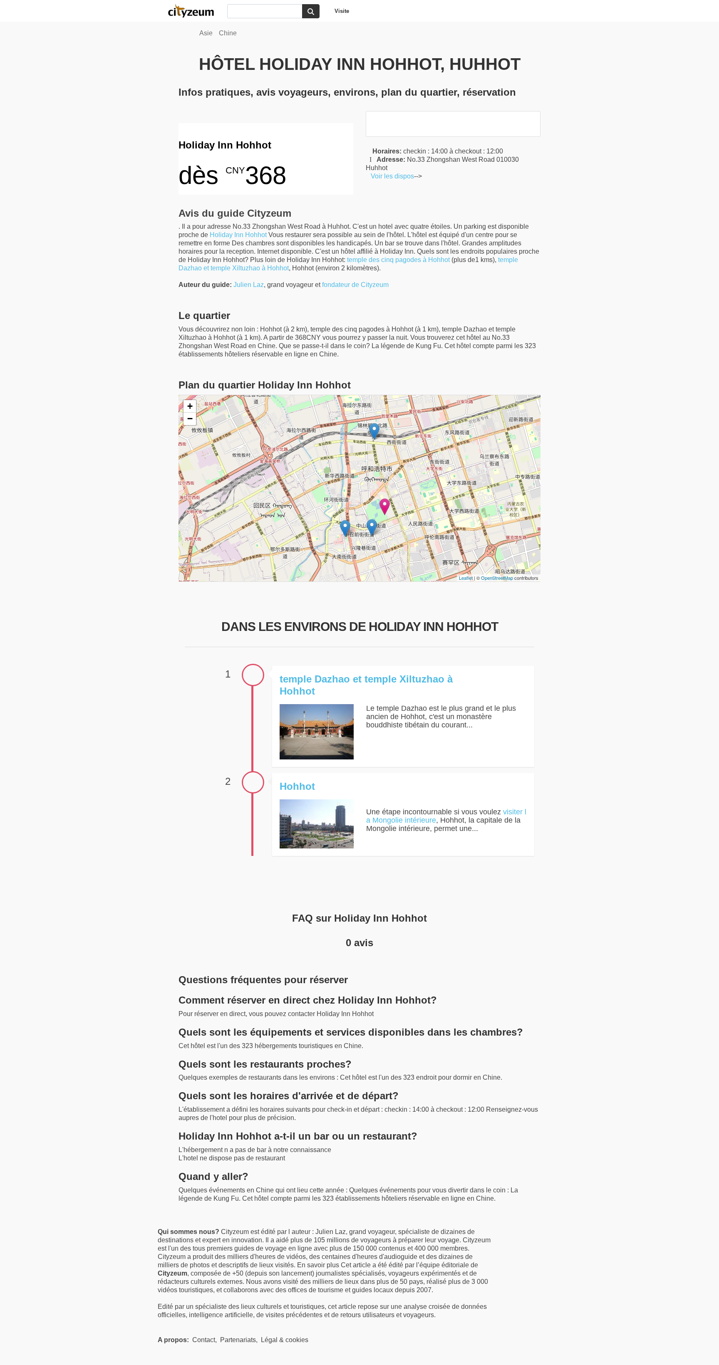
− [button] (190, 418)
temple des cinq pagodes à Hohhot (398, 259)
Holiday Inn (226, 234)
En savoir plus (319, 1265)
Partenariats (238, 1339)
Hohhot (256, 234)
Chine (228, 33)
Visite (342, 11)
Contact (203, 1339)
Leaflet (466, 577)
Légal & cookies (284, 1339)
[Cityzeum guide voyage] (195, 11)
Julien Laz (248, 284)
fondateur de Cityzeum (355, 284)
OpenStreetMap (497, 577)
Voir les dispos (390, 176)
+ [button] (190, 406)
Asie (206, 33)
